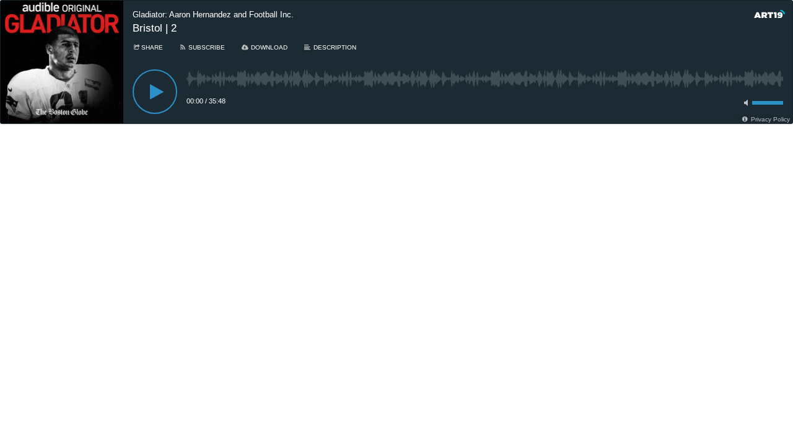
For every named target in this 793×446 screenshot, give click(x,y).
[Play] (155, 91)
